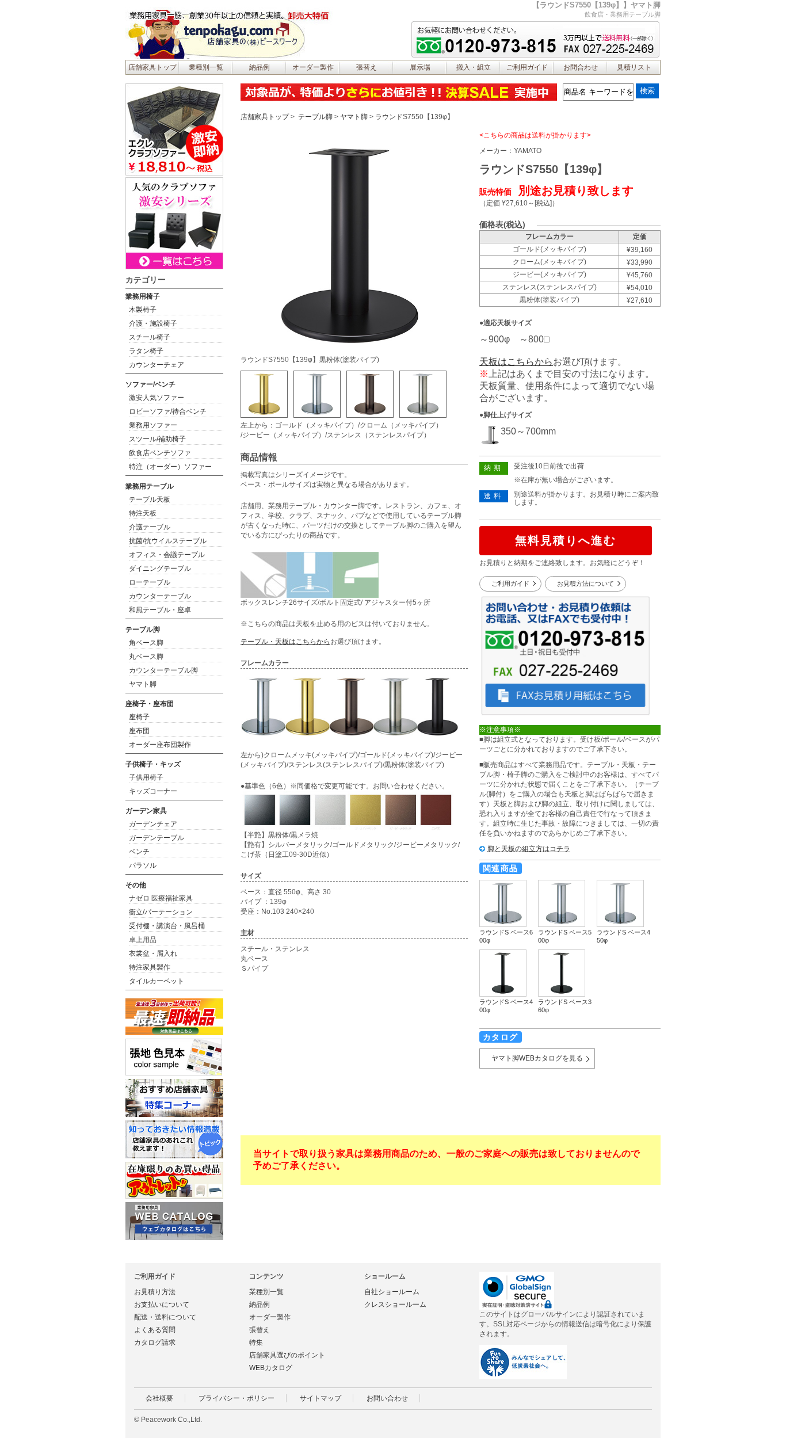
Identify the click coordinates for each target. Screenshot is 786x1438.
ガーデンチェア (153, 824)
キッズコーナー (153, 791)
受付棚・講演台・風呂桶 (167, 926)
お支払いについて (161, 1304)
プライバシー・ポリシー (236, 1398)
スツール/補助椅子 (157, 439)
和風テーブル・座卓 (160, 610)
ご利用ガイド (527, 67)
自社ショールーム (391, 1292)
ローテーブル (149, 582)
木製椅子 (143, 310)
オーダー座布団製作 (160, 745)
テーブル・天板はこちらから (285, 642)
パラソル (143, 865)
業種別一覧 (206, 67)
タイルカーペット (156, 981)
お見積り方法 (154, 1292)
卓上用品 (143, 940)
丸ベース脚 (146, 657)
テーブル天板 (149, 499)
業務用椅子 (142, 296)
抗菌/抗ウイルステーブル (168, 541)
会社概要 (159, 1398)
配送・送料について (165, 1317)
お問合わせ (580, 67)
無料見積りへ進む (565, 540)
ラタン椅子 (146, 351)
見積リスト (634, 67)
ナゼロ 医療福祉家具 (161, 898)
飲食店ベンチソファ (160, 453)
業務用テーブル (149, 486)
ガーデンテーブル (156, 838)
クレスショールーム (395, 1304)
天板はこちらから (516, 362)
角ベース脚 (146, 643)
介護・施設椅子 (153, 323)
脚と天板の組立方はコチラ (528, 849)
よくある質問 (154, 1330)
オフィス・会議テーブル (167, 555)
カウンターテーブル (160, 596)
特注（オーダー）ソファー (170, 467)
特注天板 (143, 513)
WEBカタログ (270, 1368)
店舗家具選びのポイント (287, 1355)
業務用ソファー (153, 425)
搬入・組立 (473, 67)
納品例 (259, 67)
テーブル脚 (315, 117)
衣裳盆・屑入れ (153, 953)
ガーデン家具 (146, 811)
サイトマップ (320, 1398)
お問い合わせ (387, 1398)
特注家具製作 (149, 967)
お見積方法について (585, 583)
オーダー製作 (313, 67)
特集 (256, 1342)
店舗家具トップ (152, 67)
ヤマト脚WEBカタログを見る (537, 1058)
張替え (366, 67)
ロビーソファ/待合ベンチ (168, 411)
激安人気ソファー (156, 398)
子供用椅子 (146, 777)
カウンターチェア (156, 365)
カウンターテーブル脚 (163, 670)
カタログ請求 (154, 1342)
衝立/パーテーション (161, 912)
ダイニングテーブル (160, 568)
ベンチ (139, 852)
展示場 (420, 67)
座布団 (139, 731)
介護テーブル (149, 527)
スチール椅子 (149, 337)
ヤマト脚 (354, 117)
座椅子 (139, 717)
